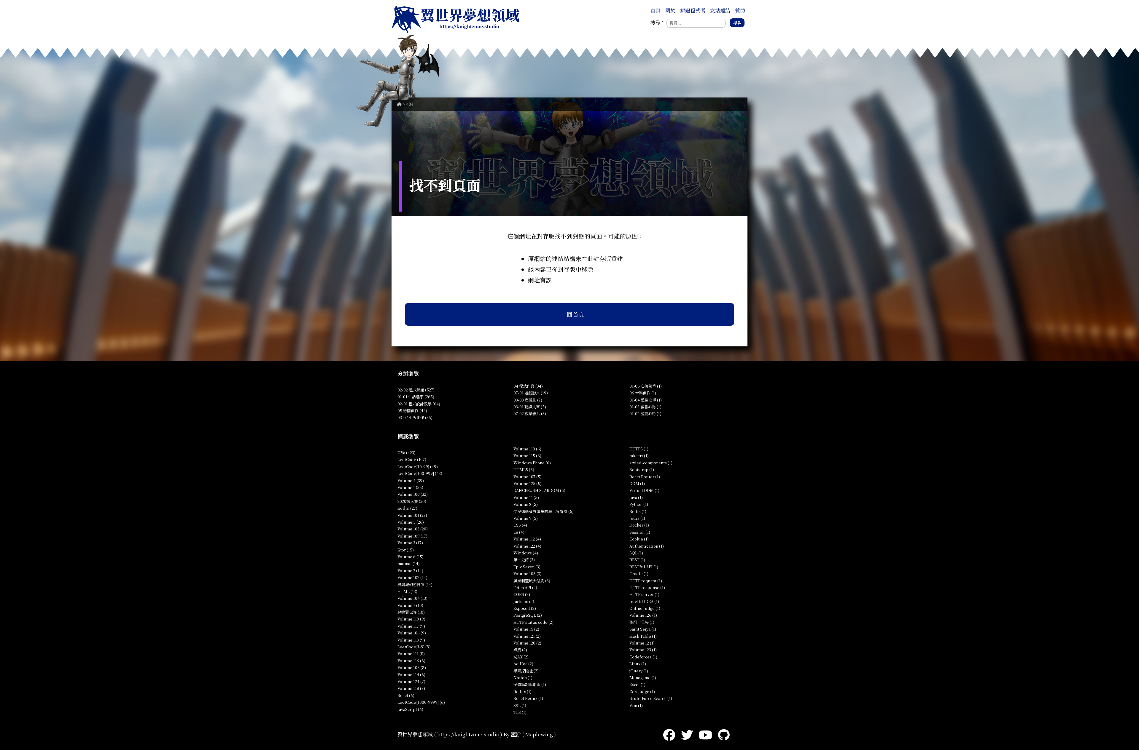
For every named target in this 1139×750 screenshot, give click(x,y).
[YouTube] (705, 734)
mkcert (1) (639, 455)
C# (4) (518, 532)
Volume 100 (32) (412, 494)
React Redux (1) (528, 698)
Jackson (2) (523, 601)
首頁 (655, 10)
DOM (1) (637, 483)
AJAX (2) (521, 657)
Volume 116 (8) (411, 660)
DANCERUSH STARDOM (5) (539, 490)
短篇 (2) (520, 650)
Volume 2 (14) (410, 570)
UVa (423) (406, 452)
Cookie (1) (639, 539)
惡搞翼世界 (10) (411, 612)
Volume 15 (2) (526, 629)
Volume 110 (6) (527, 449)
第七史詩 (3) (524, 559)
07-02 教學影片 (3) (529, 413)
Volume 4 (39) (410, 480)
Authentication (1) (646, 546)
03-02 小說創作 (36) (414, 417)
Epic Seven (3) (526, 567)
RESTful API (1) (643, 567)
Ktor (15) (405, 550)
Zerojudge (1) (642, 691)
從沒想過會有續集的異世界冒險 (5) (543, 511)
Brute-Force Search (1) (650, 698)
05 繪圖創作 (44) (412, 410)
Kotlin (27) (407, 508)
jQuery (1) (638, 671)
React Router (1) (644, 476)
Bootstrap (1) (641, 469)
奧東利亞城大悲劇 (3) (531, 580)
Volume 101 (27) (412, 515)
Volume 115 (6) (527, 455)
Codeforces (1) (643, 657)
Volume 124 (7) (411, 681)
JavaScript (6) (410, 709)
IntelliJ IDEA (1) (644, 601)
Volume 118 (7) (411, 688)
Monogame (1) (642, 677)
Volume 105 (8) (411, 667)
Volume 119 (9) (411, 619)
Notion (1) (522, 677)
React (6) (405, 695)
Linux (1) (637, 663)
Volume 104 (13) (412, 598)
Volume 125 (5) (527, 483)
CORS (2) (521, 594)
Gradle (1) (638, 573)
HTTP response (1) (647, 587)
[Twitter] (687, 734)
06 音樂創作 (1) (642, 393)
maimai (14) (408, 563)
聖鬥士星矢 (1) (641, 622)
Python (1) (638, 504)
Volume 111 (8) (411, 653)
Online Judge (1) (644, 608)
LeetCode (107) (411, 459)
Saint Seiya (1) (642, 629)
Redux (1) (522, 691)
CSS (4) (520, 525)
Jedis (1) (637, 518)
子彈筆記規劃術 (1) (529, 684)
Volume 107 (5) (527, 476)
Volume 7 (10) (410, 605)
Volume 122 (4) (527, 546)
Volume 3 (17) (410, 543)
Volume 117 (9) (411, 626)
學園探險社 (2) (526, 671)
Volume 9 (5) (525, 518)
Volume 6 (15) (410, 556)
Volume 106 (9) (411, 633)
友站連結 (720, 10)
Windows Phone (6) (532, 463)
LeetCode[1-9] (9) (414, 647)
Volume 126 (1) (643, 615)
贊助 (740, 10)
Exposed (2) (524, 608)
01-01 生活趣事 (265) (415, 396)
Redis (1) (637, 511)
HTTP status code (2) (533, 622)
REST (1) (637, 559)
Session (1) (639, 532)
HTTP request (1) (645, 580)
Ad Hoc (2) (523, 663)
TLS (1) (519, 712)
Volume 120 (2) (527, 643)
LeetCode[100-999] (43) (419, 473)
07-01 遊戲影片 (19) (530, 393)
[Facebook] (669, 734)
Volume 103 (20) (412, 529)
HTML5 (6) (523, 469)
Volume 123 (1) (643, 650)
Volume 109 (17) (412, 536)
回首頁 (575, 314)
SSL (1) (519, 705)
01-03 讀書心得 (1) (645, 407)
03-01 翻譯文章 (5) (529, 407)
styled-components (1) (650, 463)
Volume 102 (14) (412, 577)
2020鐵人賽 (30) (411, 501)
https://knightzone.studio (468, 734)
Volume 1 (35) (410, 487)
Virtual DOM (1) (644, 490)
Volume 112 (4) (527, 539)
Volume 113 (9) (411, 640)
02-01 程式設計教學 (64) (418, 404)
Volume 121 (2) (527, 636)
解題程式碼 (692, 10)
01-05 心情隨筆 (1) (645, 386)
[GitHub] (724, 734)
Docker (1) (639, 525)
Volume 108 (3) (527, 573)
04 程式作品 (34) (528, 386)
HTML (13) (407, 591)
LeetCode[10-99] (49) (417, 466)
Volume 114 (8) (411, 674)
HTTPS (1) (638, 449)
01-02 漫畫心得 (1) (645, 413)
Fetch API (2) (525, 587)
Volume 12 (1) (642, 643)
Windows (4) (525, 553)
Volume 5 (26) (410, 522)
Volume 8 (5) (525, 504)
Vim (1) (636, 705)
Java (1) (636, 497)
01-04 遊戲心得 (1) (645, 400)
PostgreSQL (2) (527, 615)
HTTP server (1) (644, 594)
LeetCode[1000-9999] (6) (421, 702)
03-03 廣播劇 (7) (527, 400)
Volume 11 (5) (526, 497)
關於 (670, 10)
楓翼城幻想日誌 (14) (414, 584)
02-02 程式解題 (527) (416, 390)
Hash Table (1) (643, 636)
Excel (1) (637, 684)
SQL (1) (636, 553)
